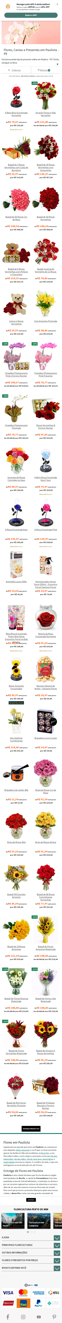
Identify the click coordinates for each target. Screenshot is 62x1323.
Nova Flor (45, 1153)
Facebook (8, 1317)
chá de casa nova (34, 1159)
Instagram (23, 1317)
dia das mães (20, 1159)
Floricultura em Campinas (36, 1224)
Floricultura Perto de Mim (31, 1209)
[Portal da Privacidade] (31, 1284)
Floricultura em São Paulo (12, 1224)
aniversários (48, 1159)
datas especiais (23, 1150)
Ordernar (16, 70)
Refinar (44, 70)
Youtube (39, 1317)
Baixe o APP (31, 15)
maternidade (9, 1162)
